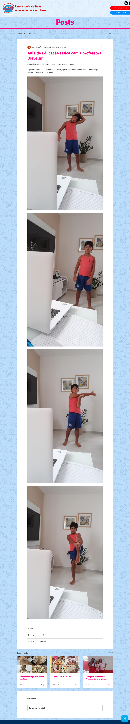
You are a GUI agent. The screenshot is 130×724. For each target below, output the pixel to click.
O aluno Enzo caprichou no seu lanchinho (32, 678)
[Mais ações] (101, 47)
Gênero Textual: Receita (62, 677)
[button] (110, 33)
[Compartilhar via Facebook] (28, 635)
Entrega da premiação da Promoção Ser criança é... (96, 678)
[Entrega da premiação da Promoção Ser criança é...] (98, 664)
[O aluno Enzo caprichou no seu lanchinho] (32, 664)
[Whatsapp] (126, 3)
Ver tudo (110, 653)
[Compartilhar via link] (43, 635)
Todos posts (21, 33)
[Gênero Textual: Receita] (65, 664)
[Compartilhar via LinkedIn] (38, 635)
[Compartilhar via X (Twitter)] (33, 635)
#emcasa (32, 33)
